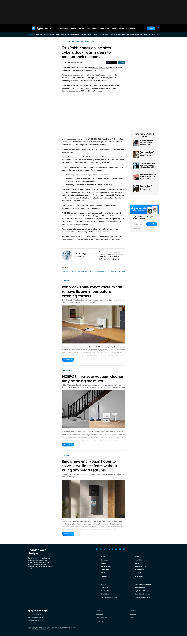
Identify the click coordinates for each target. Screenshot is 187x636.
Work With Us (99, 614)
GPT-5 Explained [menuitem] (149, 35)
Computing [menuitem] (64, 28)
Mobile (73, 271)
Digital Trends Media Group (39, 629)
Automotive (104, 576)
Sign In (151, 28)
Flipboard (124, 549)
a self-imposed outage (100, 67)
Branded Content (140, 587)
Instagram (101, 549)
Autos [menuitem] (114, 28)
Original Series (139, 576)
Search (158, 28)
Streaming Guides (140, 566)
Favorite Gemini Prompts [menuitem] (134, 35)
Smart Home (105, 570)
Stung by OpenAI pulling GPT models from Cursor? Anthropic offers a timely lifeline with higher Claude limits (147, 191)
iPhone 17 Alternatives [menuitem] (118, 35)
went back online (72, 91)
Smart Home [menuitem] (122, 28)
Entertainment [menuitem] (92, 28)
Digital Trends (38, 31)
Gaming (103, 563)
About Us (103, 584)
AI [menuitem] (57, 28)
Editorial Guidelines (106, 594)
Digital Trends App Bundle (142, 597)
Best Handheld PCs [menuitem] (86, 35)
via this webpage (93, 208)
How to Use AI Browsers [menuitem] (101, 35)
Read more (68, 360)
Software (113, 271)
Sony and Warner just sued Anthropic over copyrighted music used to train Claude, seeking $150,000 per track (148, 179)
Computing (65, 271)
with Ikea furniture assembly (98, 232)
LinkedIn (120, 549)
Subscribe (152, 224)
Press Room (133, 614)
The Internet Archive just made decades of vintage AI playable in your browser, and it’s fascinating (148, 167)
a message (68, 139)
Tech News (122, 271)
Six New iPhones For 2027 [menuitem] (58, 35)
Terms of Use (99, 621)
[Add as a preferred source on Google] (111, 62)
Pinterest (116, 549)
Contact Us (104, 587)
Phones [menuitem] (73, 28)
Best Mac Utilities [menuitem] (73, 35)
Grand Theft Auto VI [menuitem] (42, 35)
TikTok (112, 549)
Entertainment (105, 573)
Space (137, 563)
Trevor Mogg (66, 62)
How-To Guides (140, 573)
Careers (98, 610)
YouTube (109, 549)
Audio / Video (105, 566)
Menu (28, 28)
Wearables (138, 560)
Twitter (105, 549)
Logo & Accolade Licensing (109, 597)
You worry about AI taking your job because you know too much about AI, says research (147, 156)
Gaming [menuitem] (81, 28)
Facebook (97, 549)
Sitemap (132, 617)
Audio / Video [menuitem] (104, 28)
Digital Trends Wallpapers (142, 591)
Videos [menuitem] (132, 28)
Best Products (139, 570)
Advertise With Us (106, 591)
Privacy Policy (136, 228)
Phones (103, 557)
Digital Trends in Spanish (142, 594)
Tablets (137, 557)
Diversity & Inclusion (101, 617)
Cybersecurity (82, 271)
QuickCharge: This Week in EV (99, 271)
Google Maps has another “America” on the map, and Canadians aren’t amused (148, 144)
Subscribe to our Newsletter (143, 584)
